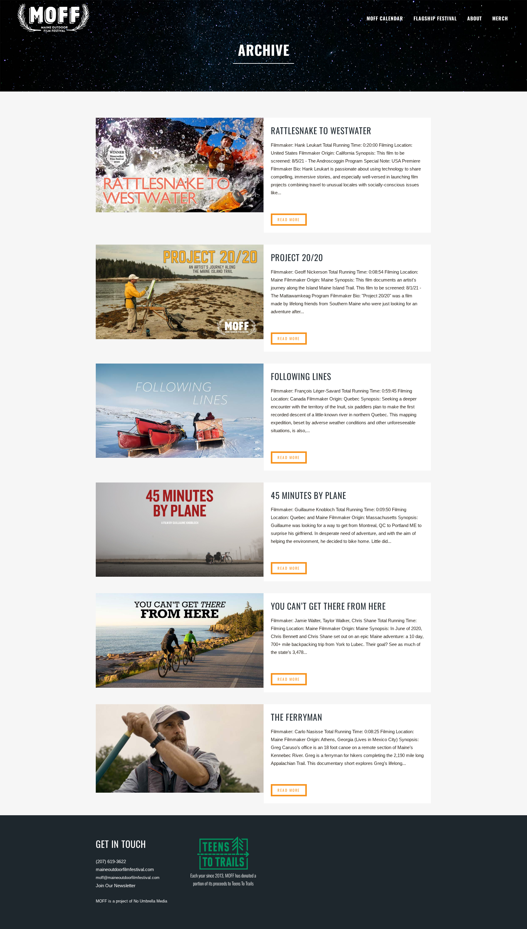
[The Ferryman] (180, 748)
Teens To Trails (242, 883)
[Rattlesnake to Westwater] (180, 165)
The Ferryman (296, 717)
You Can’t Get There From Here (328, 606)
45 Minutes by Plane (308, 495)
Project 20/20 (297, 257)
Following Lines (301, 376)
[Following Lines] (180, 411)
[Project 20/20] (180, 292)
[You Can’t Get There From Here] (180, 640)
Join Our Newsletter (115, 885)
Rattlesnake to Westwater (321, 130)
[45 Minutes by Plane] (180, 529)
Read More (289, 219)
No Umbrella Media (150, 901)
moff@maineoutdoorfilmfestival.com (128, 877)
